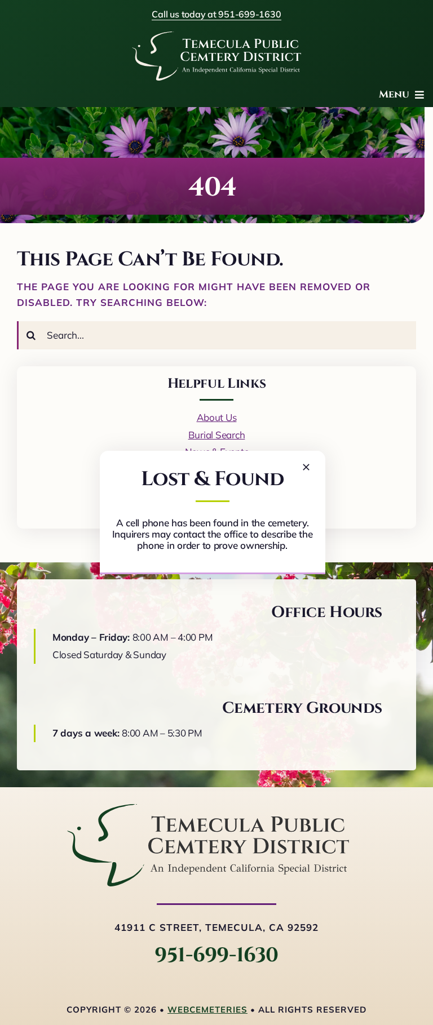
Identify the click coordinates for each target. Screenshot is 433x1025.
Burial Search (216, 435)
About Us (217, 417)
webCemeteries (207, 1009)
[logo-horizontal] (208, 809)
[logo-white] (216, 36)
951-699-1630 (216, 955)
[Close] (306, 467)
